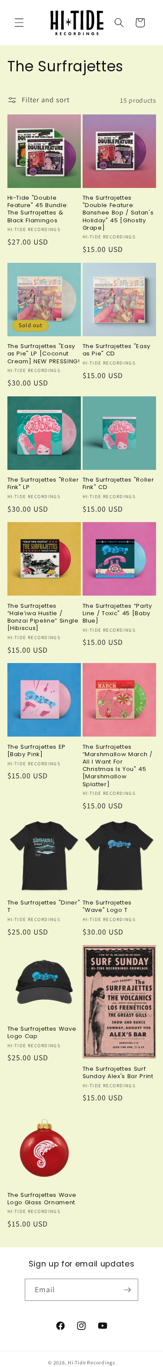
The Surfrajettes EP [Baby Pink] (36, 750)
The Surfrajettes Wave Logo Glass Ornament (42, 1198)
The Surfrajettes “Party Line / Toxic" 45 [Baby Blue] (117, 613)
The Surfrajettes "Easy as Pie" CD (117, 349)
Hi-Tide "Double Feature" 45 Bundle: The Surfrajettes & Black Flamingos (38, 209)
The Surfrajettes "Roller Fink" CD (118, 483)
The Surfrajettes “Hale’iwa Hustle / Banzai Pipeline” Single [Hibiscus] (43, 617)
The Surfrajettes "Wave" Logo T (107, 906)
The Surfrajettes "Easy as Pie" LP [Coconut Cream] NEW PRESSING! (43, 353)
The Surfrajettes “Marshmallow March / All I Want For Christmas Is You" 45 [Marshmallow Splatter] (118, 765)
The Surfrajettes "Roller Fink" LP (43, 483)
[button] (19, 22)
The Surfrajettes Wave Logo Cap (42, 1032)
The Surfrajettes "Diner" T (43, 906)
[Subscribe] (127, 1290)
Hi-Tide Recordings (91, 1362)
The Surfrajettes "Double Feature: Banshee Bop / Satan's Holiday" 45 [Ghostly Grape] (118, 212)
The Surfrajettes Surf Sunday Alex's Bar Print (118, 1072)
